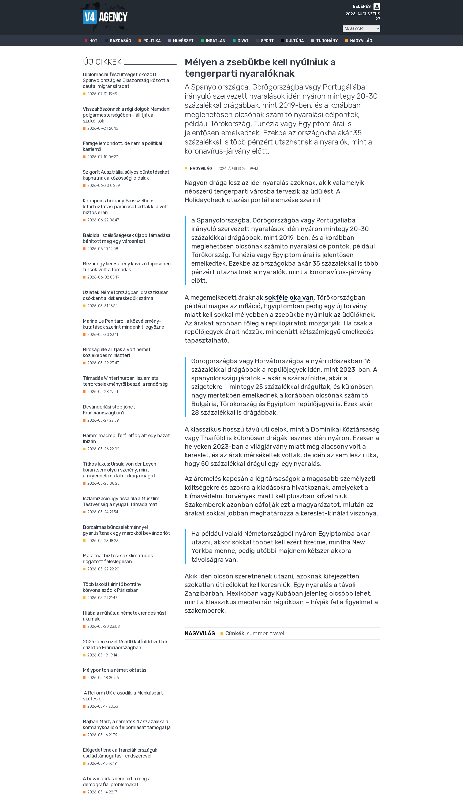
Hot (93, 41)
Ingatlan (215, 41)
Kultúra (295, 41)
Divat (243, 41)
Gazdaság (120, 41)
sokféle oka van (289, 297)
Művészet (183, 41)
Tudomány (327, 41)
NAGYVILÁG (201, 168)
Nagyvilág (361, 41)
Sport (267, 41)
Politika (152, 41)
